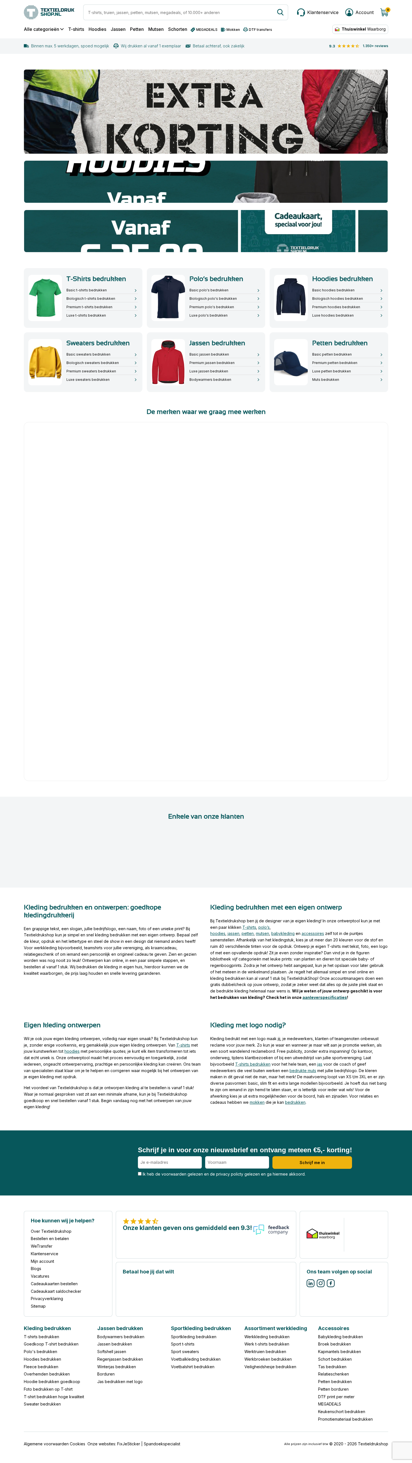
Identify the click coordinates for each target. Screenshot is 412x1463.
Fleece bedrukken (41, 1366)
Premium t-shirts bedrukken (89, 307)
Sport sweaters (185, 1351)
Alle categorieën (41, 29)
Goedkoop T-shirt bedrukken (51, 1344)
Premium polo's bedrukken (211, 307)
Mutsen (156, 29)
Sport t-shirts (183, 1344)
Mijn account (42, 1261)
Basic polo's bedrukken (208, 290)
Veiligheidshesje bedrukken (270, 1366)
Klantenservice (44, 1253)
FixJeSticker (128, 1443)
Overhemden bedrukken (47, 1374)
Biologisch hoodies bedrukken (337, 298)
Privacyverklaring (47, 1298)
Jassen (118, 29)
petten (248, 933)
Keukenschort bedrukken (341, 1411)
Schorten (177, 29)
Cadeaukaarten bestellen (54, 1283)
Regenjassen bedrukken (120, 1359)
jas (319, 1064)
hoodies (217, 933)
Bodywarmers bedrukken (210, 379)
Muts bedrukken (325, 379)
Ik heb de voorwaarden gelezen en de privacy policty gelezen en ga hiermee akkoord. (223, 1174)
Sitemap (38, 1306)
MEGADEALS (329, 1404)
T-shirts (76, 29)
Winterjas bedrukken (116, 1366)
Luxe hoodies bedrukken (333, 315)
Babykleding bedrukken (340, 1336)
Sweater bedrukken (42, 1404)
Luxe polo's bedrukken (208, 315)
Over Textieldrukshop (51, 1231)
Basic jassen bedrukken (209, 354)
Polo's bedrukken (40, 1351)
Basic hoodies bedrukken (333, 290)
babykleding (283, 933)
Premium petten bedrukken (334, 363)
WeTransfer (41, 1246)
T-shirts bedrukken (252, 1064)
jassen (233, 933)
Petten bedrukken (335, 1381)
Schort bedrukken (335, 1359)
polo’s (264, 927)
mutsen (262, 933)
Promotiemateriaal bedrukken (345, 1419)
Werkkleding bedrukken (267, 1336)
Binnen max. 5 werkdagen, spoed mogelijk (70, 45)
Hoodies (97, 29)
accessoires (313, 933)
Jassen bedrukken (114, 1344)
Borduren (106, 1374)
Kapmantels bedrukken (339, 1351)
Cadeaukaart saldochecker (56, 1291)
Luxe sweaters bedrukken (88, 379)
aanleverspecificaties (324, 997)
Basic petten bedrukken (332, 354)
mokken (257, 1102)
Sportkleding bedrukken (193, 1336)
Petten (137, 29)
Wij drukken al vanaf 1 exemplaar (151, 45)
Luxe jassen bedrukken (208, 371)
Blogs (36, 1268)
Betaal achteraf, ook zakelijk (218, 45)
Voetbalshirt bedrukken (192, 1366)
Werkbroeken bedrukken (268, 1359)
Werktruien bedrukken (265, 1351)
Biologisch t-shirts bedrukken (90, 298)
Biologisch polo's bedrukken (213, 298)
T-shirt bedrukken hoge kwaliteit (54, 1396)
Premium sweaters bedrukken (91, 371)
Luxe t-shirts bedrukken (86, 315)
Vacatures (40, 1276)
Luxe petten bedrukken (331, 371)
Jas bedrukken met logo (120, 1381)
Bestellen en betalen (50, 1238)
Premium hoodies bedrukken (336, 307)
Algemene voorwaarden (46, 1443)
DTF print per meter (336, 1396)
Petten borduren (333, 1389)
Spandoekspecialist (162, 1443)
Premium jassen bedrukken (212, 363)
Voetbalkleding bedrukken (196, 1359)
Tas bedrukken (332, 1366)
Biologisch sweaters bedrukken (92, 363)
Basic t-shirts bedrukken (86, 290)
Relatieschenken (333, 1374)
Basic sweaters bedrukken (88, 354)
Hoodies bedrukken (42, 1359)
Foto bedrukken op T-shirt (48, 1389)
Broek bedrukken (334, 1344)
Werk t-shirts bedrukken (266, 1344)
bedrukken (295, 1102)
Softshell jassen (111, 1351)
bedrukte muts (303, 1070)
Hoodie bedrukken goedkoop (52, 1381)
